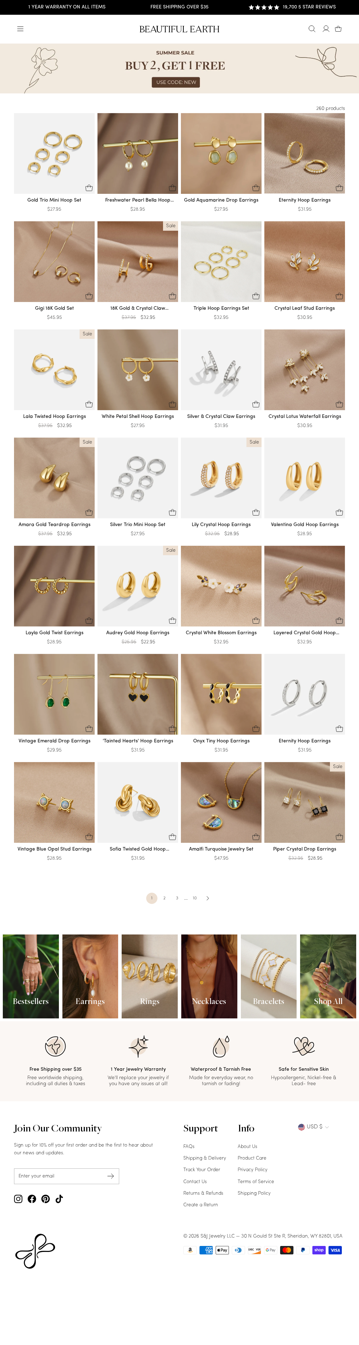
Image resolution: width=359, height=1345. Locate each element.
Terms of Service (256, 1182)
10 (195, 898)
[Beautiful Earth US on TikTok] (59, 1199)
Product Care (252, 1158)
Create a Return (200, 1205)
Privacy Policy (252, 1170)
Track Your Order (201, 1170)
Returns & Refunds (203, 1193)
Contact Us (195, 1182)
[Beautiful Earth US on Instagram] (18, 1199)
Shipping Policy (254, 1193)
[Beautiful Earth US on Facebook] (32, 1199)
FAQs (189, 1146)
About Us (247, 1146)
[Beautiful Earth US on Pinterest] (45, 1199)
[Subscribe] (111, 1176)
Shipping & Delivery (204, 1158)
